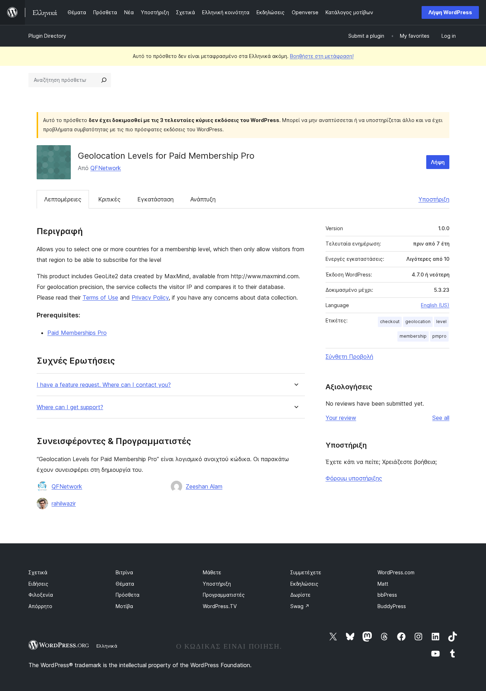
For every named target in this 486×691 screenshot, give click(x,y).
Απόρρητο (40, 606)
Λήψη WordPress (450, 12)
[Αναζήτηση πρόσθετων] (104, 80)
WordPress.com (395, 572)
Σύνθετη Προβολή (349, 356)
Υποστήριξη (433, 199)
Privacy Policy (150, 297)
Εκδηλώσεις (304, 584)
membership (413, 336)
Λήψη (438, 162)
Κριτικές (109, 199)
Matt (382, 584)
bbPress (387, 595)
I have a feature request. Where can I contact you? (104, 384)
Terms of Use (100, 297)
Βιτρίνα (124, 572)
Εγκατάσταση (155, 199)
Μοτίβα (124, 606)
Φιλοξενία (40, 595)
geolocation (417, 321)
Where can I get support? (70, 407)
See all (440, 417)
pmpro (439, 336)
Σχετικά (37, 572)
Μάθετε (212, 572)
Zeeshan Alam (204, 486)
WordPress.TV (220, 606)
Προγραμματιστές (224, 595)
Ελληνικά (106, 646)
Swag (300, 606)
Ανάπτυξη (203, 199)
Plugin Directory (47, 36)
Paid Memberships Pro (77, 332)
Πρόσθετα (127, 595)
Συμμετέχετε (305, 572)
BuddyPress (391, 606)
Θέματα (125, 584)
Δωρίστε (300, 595)
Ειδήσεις (38, 584)
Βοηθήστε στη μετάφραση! (322, 56)
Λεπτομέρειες (62, 199)
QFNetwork (105, 168)
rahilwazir (64, 503)
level (441, 321)
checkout (390, 321)
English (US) (435, 305)
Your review (341, 417)
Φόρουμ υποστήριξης (354, 478)
